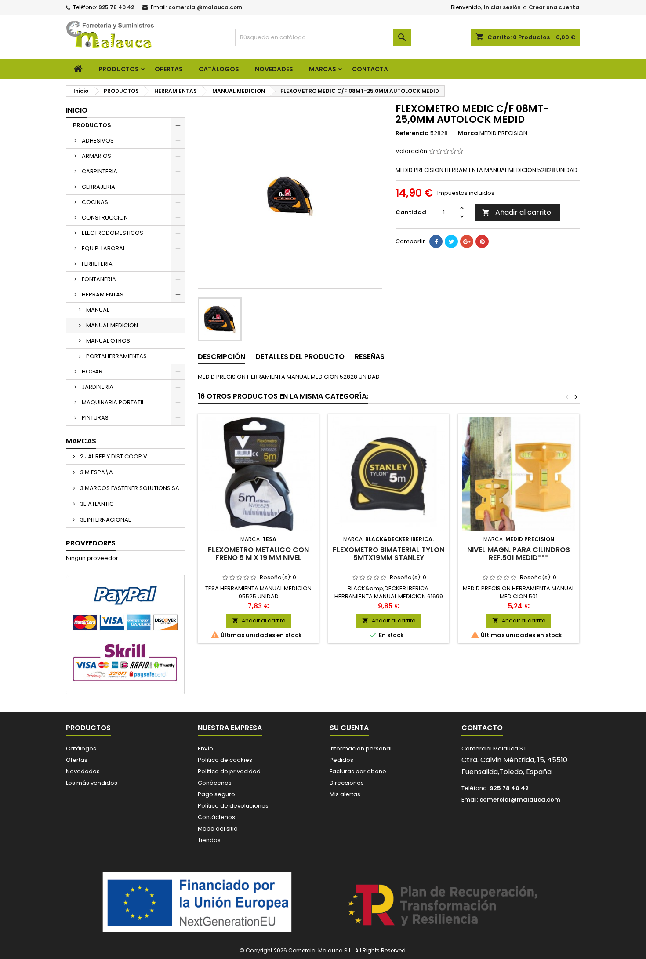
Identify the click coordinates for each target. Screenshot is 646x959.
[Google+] (466, 241)
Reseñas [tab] (370, 356)
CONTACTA (370, 69)
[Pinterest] (482, 241)
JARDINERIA (97, 387)
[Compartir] (436, 241)
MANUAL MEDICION (112, 325)
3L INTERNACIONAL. (105, 520)
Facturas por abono (358, 771)
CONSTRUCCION (105, 217)
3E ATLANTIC (96, 504)
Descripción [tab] (221, 356)
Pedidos (341, 760)
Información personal (361, 748)
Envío (205, 748)
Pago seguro (216, 794)
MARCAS (322, 69)
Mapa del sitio (218, 828)
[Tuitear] (451, 241)
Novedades (83, 771)
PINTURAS (95, 418)
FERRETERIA (97, 264)
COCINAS (95, 202)
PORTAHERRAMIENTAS (116, 356)
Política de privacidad (229, 771)
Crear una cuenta (554, 7)
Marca (468, 133)
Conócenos (215, 783)
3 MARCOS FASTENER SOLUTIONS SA (129, 488)
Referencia (412, 133)
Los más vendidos (91, 783)
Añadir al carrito (516, 212)
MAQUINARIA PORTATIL (113, 402)
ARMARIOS (96, 156)
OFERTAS (169, 69)
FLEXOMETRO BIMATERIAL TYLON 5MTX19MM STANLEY (388, 554)
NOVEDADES (274, 69)
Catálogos (219, 69)
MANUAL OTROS (108, 341)
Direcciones (347, 783)
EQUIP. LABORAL (103, 248)
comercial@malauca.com (205, 7)
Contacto (482, 728)
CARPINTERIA (99, 171)
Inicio (76, 110)
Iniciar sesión (502, 7)
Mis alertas (345, 794)
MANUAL (97, 310)
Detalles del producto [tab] (300, 356)
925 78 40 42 (116, 7)
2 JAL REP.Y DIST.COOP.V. (114, 456)
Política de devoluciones (233, 806)
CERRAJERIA (98, 187)
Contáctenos (216, 817)
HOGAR (92, 371)
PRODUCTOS (118, 69)
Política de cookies (225, 760)
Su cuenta (349, 728)
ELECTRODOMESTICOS (112, 233)
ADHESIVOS (98, 140)
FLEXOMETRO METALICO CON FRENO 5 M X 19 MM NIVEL (258, 554)
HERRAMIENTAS (102, 294)
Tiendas (209, 840)
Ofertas (76, 760)
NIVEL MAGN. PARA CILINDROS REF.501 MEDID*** (518, 554)
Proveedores (91, 543)
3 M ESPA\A (96, 472)
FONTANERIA (99, 279)
